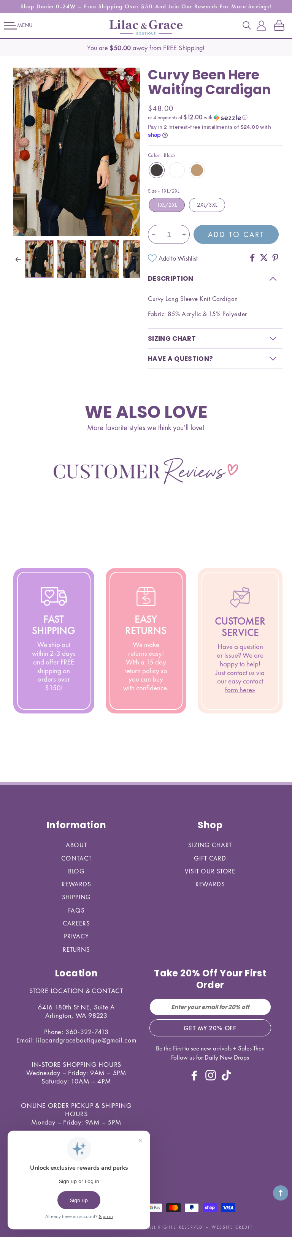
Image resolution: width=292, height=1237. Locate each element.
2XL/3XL (207, 205)
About (76, 845)
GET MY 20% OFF (210, 1028)
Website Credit (232, 1227)
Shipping (76, 897)
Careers (76, 923)
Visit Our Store (210, 871)
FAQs (76, 910)
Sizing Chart (210, 845)
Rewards (76, 884)
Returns (76, 949)
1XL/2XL (167, 205)
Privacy (76, 936)
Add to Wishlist (178, 258)
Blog (76, 871)
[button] (10, 26)
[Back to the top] (280, 1193)
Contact (76, 858)
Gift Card (210, 858)
